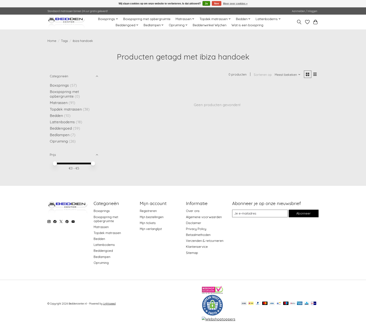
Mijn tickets (148, 223)
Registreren (148, 211)
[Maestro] (286, 304)
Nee (216, 3)
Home (51, 41)
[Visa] (272, 304)
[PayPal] (258, 304)
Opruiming (59, 141)
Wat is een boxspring (247, 25)
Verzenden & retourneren (204, 241)
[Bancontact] (278, 304)
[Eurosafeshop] (212, 314)
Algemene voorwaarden (204, 217)
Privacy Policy (196, 229)
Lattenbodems (62, 121)
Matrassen (59, 102)
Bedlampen (59, 134)
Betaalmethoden (198, 235)
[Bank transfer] (244, 304)
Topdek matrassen (66, 109)
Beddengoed (61, 128)
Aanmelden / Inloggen (304, 11)
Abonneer (303, 213)
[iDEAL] (251, 304)
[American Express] (299, 304)
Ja (206, 3)
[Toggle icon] (299, 22)
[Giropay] (313, 304)
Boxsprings (59, 85)
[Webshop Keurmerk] (212, 292)
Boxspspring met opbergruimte (147, 19)
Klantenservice (197, 247)
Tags (64, 41)
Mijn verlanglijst (151, 229)
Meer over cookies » (235, 3)
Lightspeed (109, 303)
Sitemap (192, 253)
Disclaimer (193, 223)
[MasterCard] (265, 304)
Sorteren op (263, 75)
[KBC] (306, 304)
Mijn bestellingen (152, 217)
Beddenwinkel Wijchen (209, 25)
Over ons (193, 211)
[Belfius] (292, 304)
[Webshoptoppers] (218, 319)
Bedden (56, 115)
